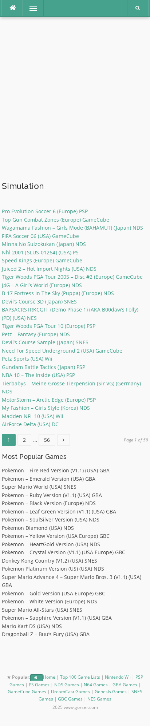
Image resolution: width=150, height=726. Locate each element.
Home (49, 677)
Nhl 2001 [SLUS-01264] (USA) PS (40, 252)
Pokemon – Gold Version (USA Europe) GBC (53, 593)
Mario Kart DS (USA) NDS (32, 626)
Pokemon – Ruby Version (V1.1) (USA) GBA (52, 495)
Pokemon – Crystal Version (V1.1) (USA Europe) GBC (63, 552)
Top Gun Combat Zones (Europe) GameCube (55, 219)
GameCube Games (27, 692)
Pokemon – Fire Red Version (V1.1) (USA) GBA (56, 470)
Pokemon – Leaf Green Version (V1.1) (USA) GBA (59, 511)
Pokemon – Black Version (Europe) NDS (49, 503)
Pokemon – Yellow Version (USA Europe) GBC (56, 535)
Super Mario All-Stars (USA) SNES (42, 609)
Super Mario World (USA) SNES (39, 486)
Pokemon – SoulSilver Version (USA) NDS (50, 519)
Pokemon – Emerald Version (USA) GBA (48, 478)
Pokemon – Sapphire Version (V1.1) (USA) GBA (57, 617)
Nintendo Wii (118, 677)
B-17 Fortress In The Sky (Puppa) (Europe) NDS (58, 293)
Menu (30, 8)
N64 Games (96, 685)
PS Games (39, 685)
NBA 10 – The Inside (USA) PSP (38, 375)
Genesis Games (111, 692)
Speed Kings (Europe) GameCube (42, 260)
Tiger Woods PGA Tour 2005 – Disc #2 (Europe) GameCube (72, 276)
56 (49, 438)
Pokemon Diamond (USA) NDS (38, 527)
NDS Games (66, 685)
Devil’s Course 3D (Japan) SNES (39, 301)
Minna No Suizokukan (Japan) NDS (44, 244)
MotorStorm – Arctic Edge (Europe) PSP (49, 399)
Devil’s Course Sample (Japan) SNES (45, 342)
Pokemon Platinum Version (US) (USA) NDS (53, 568)
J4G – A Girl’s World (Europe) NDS (42, 285)
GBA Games (124, 685)
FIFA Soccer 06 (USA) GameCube (40, 236)
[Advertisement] (75, 100)
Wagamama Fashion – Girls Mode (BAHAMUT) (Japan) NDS (72, 227)
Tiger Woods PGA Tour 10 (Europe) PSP (48, 325)
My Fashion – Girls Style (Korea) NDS (46, 407)
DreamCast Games (70, 692)
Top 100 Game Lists (80, 677)
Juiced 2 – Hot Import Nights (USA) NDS (49, 268)
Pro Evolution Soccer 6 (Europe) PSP (45, 211)
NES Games (99, 699)
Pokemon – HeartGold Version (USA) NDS (51, 544)
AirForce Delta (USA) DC (30, 424)
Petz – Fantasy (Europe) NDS (36, 334)
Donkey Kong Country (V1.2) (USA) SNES (49, 560)
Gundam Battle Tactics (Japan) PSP (43, 367)
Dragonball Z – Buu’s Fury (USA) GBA (46, 634)
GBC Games (70, 699)
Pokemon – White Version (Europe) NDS (49, 601)
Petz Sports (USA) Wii (27, 358)
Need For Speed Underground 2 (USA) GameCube (62, 350)
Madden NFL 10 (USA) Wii (32, 416)
